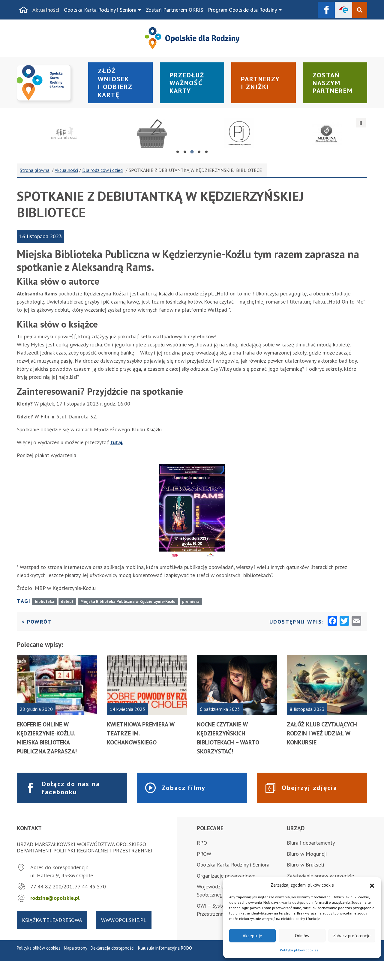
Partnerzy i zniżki (260, 83)
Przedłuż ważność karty (187, 83)
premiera (191, 601)
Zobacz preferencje (351, 936)
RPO (202, 842)
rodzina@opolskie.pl (55, 897)
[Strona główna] (23, 9)
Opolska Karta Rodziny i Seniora (100, 9)
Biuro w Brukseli (305, 864)
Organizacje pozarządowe (226, 875)
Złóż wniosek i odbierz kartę (115, 83)
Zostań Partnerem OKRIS (174, 9)
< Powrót (37, 621)
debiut (67, 601)
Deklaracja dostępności (112, 948)
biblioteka (44, 601)
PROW (204, 853)
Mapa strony (75, 948)
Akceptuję (252, 936)
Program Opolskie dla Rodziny (242, 9)
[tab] (177, 152)
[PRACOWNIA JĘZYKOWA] (236, 133)
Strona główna (35, 170)
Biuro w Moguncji (307, 853)
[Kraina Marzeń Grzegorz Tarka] (60, 133)
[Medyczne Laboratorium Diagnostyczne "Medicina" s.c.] (323, 133)
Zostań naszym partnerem (333, 83)
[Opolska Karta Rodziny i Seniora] (49, 82)
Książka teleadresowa (52, 920)
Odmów (302, 936)
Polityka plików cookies (299, 950)
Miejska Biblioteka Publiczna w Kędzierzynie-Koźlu (128, 601)
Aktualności (45, 9)
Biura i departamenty (311, 842)
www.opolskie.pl (123, 920)
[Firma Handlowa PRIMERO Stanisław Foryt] (148, 133)
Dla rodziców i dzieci (102, 170)
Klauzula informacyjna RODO (165, 948)
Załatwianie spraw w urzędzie (320, 875)
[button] (372, 885)
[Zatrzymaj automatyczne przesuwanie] (361, 122)
